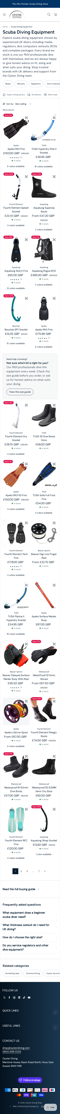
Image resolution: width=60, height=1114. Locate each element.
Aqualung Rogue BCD (44, 271)
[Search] (49, 15)
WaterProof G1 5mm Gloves (44, 677)
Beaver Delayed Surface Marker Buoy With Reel (16, 677)
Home (5, 27)
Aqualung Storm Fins (16, 271)
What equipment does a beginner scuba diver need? (24, 915)
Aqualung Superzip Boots (44, 209)
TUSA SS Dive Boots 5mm (44, 438)
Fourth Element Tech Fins (16, 555)
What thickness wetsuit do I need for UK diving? (26, 927)
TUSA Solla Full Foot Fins (44, 497)
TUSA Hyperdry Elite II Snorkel (44, 150)
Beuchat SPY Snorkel (16, 329)
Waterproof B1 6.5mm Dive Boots (16, 789)
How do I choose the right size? (22, 937)
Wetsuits (21, 84)
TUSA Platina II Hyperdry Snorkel (16, 618)
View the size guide (20, 391)
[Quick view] (26, 117)
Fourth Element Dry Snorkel (16, 438)
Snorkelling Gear (12, 973)
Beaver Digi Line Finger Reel (44, 555)
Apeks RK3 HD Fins (16, 495)
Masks (8, 84)
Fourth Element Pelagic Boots (44, 734)
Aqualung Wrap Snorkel (44, 840)
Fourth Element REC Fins (16, 842)
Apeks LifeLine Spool (16, 732)
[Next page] (45, 871)
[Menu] (4, 15)
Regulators (36, 84)
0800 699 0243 (11, 1051)
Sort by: (10, 103)
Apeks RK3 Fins (16, 149)
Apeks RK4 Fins (44, 329)
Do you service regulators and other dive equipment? (25, 947)
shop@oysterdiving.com (16, 1048)
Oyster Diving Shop (33, 1103)
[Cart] (56, 15)
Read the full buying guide (19, 889)
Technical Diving (33, 973)
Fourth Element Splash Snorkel (16, 209)
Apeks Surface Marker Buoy (44, 618)
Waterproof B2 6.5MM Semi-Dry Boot (44, 789)
